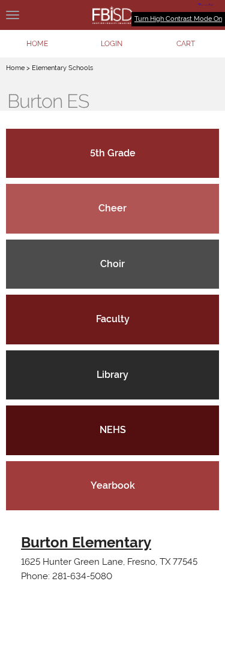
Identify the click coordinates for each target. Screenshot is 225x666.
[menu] (12, 15)
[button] (111, 43)
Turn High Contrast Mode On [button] (178, 19)
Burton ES (48, 101)
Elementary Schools (62, 68)
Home (15, 68)
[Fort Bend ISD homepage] (112, 15)
